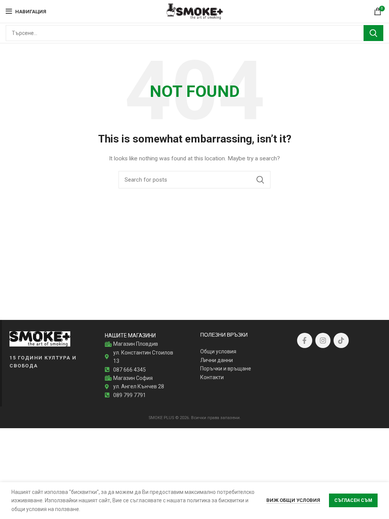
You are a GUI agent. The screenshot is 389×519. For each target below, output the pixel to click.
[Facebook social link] (304, 340)
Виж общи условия (293, 500)
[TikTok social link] (341, 340)
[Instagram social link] (322, 340)
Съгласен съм (353, 500)
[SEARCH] (373, 33)
